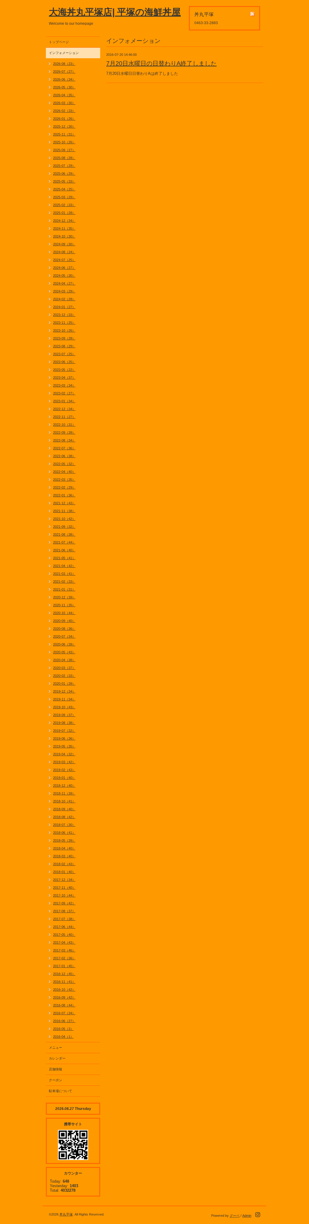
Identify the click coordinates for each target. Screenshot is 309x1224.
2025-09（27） (64, 150)
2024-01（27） (64, 307)
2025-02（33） (64, 205)
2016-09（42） (64, 997)
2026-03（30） (64, 103)
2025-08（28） (64, 158)
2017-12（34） (64, 879)
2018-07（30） (64, 825)
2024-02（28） (64, 299)
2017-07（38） (64, 919)
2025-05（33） (64, 181)
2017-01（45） (64, 966)
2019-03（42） (64, 762)
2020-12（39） (64, 597)
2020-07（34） (64, 636)
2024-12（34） (64, 220)
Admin (246, 1215)
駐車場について (60, 1091)
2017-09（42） (64, 903)
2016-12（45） (64, 974)
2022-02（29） (64, 487)
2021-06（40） (64, 550)
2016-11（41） (64, 981)
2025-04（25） (64, 189)
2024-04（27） (64, 283)
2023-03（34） (64, 385)
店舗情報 (55, 1069)
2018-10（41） (64, 801)
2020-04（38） (64, 660)
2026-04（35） (64, 95)
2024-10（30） (64, 236)
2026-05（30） (64, 87)
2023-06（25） (64, 362)
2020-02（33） (64, 675)
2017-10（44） (64, 895)
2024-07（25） (64, 260)
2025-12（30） (64, 126)
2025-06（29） (64, 173)
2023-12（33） (64, 315)
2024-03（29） (64, 291)
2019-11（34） (64, 699)
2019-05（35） (64, 746)
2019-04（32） (64, 754)
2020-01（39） (64, 683)
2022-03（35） (64, 479)
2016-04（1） (63, 1036)
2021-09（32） (64, 526)
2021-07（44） (64, 542)
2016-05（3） (63, 1029)
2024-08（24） (64, 252)
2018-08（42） (64, 817)
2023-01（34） (64, 401)
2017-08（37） (64, 911)
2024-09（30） (64, 244)
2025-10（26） (64, 142)
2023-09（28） (64, 338)
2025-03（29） (64, 197)
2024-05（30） (64, 275)
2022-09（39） (64, 432)
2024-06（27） (64, 267)
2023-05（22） (64, 369)
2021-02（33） (64, 581)
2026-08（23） (64, 63)
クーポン (55, 1080)
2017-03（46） (64, 950)
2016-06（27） (64, 1021)
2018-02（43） (64, 864)
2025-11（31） (64, 134)
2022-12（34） (64, 409)
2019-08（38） (64, 723)
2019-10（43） (64, 707)
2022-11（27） (64, 417)
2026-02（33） (64, 111)
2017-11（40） (64, 887)
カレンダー (57, 1058)
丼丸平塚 (66, 1214)
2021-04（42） (64, 566)
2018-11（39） (64, 793)
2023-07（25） (64, 354)
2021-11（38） (64, 511)
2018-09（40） (64, 809)
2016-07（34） (64, 1013)
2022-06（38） (64, 456)
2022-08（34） (64, 440)
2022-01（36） (64, 495)
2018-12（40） (64, 785)
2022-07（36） (64, 448)
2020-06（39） (64, 644)
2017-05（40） (64, 934)
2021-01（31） (64, 589)
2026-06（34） (64, 79)
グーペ (235, 1215)
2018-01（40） (64, 872)
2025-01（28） (64, 213)
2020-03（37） (64, 668)
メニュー (55, 1047)
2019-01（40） (64, 777)
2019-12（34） (64, 691)
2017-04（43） (64, 942)
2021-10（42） (64, 519)
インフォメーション (64, 53)
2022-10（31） (64, 424)
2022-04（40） (64, 471)
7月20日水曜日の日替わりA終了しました (161, 63)
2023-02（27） (64, 393)
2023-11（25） (64, 322)
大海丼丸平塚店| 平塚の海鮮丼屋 (115, 12)
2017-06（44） (64, 927)
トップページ (59, 42)
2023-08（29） (64, 346)
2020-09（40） (64, 621)
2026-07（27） (64, 71)
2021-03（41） (64, 573)
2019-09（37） (64, 715)
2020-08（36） (64, 628)
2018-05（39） (64, 840)
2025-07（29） (64, 165)
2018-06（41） (64, 832)
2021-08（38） (64, 534)
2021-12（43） (64, 503)
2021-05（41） (64, 558)
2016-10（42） (64, 989)
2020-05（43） (64, 652)
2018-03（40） (64, 856)
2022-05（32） (64, 464)
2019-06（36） (64, 738)
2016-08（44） (64, 1005)
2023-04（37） (64, 377)
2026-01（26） (64, 118)
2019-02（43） (64, 770)
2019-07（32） (64, 730)
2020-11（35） (64, 605)
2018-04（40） (64, 848)
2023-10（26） (64, 330)
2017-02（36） (64, 958)
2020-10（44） (64, 613)
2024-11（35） (64, 228)
